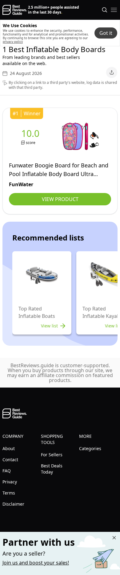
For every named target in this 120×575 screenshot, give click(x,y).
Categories (90, 448)
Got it (105, 33)
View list (49, 326)
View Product (60, 199)
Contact (10, 459)
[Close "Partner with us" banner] (114, 538)
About (8, 448)
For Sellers (51, 455)
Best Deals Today (51, 469)
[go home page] (14, 10)
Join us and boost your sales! (35, 562)
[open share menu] (112, 72)
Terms (8, 493)
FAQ (6, 471)
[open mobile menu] (114, 10)
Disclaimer (13, 504)
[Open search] (105, 10)
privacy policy (13, 41)
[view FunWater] (31, 136)
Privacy (9, 482)
